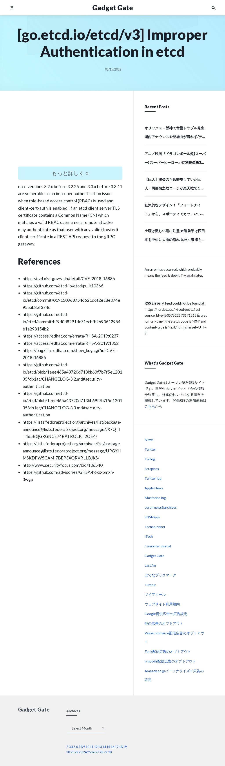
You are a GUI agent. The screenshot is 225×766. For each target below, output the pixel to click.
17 (116, 747)
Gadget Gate (154, 556)
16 (112, 747)
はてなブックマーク (160, 575)
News (149, 439)
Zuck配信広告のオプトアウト (168, 651)
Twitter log (153, 478)
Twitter (150, 449)
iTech (149, 536)
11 (91, 747)
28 (101, 752)
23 (80, 752)
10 (87, 747)
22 (76, 752)
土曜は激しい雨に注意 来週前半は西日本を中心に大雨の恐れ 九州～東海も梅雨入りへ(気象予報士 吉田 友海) (175, 236)
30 (110, 752)
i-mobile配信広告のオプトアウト (170, 661)
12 (96, 747)
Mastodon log (155, 498)
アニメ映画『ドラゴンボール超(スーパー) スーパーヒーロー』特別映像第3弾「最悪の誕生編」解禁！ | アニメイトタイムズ (176, 159)
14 (104, 747)
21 (72, 752)
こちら (150, 406)
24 (85, 752)
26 (93, 752)
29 (105, 752)
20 (68, 752)
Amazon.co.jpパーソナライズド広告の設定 (174, 675)
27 (97, 752)
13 (100, 747)
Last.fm (150, 565)
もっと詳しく (68, 173)
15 (108, 747)
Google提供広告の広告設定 (166, 614)
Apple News (154, 488)
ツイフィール (155, 594)
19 (125, 747)
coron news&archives (161, 507)
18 (121, 747)
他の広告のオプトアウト (164, 623)
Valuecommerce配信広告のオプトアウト (174, 637)
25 (89, 752)
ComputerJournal (158, 546)
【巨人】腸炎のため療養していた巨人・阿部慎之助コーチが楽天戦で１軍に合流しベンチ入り (174, 185)
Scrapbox (152, 468)
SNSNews (152, 517)
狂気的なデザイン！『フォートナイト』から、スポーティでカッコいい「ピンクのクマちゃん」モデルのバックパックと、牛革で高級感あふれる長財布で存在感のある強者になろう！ (174, 211)
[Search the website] (213, 8)
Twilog (150, 459)
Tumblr (150, 585)
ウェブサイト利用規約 (162, 604)
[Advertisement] (70, 132)
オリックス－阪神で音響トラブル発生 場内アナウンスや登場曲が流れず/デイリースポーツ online (175, 134)
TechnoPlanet (155, 527)
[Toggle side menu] (12, 8)
